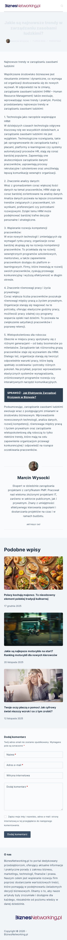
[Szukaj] (62, 6)
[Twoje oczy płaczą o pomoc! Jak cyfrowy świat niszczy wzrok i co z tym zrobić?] (33, 685)
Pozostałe (55, 41)
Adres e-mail (15, 765)
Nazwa (11, 754)
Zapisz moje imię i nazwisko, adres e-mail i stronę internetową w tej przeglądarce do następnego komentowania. (31, 821)
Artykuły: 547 (33, 524)
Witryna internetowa (18, 775)
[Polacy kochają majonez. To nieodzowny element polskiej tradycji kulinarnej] (33, 573)
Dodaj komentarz (17, 786)
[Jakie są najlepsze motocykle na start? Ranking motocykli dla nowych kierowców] (33, 629)
